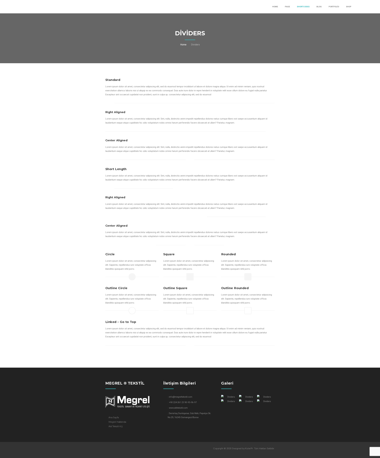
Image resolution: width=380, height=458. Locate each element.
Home (183, 44)
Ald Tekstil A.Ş (116, 426)
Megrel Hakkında (117, 422)
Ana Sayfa (114, 417)
